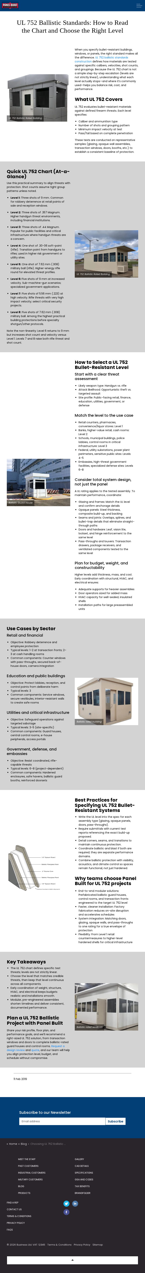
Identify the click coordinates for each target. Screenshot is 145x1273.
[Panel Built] (10, 5)
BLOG (21, 1186)
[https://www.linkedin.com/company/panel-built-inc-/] (76, 1204)
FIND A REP (12, 1202)
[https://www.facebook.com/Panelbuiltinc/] (67, 1213)
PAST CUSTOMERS (28, 1166)
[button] (38, 98)
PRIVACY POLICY (16, 1223)
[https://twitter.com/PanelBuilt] (67, 1204)
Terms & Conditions (59, 1244)
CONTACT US (14, 1209)
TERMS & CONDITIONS (19, 1216)
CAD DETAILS (82, 1166)
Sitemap (98, 1244)
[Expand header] (139, 5)
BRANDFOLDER (82, 1193)
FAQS (10, 1229)
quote (35, 1050)
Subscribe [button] (115, 1121)
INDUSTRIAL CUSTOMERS (32, 1172)
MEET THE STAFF (26, 1159)
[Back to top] (72, 1260)
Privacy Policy (82, 1244)
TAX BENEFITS (82, 1186)
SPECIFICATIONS (84, 1172)
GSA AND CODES (84, 1179)
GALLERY (79, 1159)
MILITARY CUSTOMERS (30, 1179)
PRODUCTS (24, 1193)
